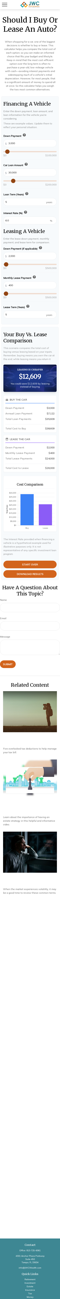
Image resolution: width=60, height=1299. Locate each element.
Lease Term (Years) (16, 306)
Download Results (30, 574)
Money (30, 1297)
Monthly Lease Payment (19, 277)
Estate (30, 1286)
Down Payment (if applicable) (22, 248)
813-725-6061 (33, 1250)
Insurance (30, 1290)
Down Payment (14, 135)
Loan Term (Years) (16, 194)
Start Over (30, 564)
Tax (30, 1293)
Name (3, 599)
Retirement (30, 1279)
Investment (30, 1283)
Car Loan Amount (15, 164)
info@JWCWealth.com (30, 1267)
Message (5, 636)
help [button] (24, 135)
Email (3, 618)
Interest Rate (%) (15, 212)
